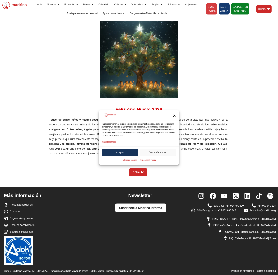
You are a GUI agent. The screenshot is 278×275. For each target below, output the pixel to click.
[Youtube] (224, 195)
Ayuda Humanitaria (112, 13)
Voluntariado (137, 4)
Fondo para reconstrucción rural (81, 13)
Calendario (103, 4)
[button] (174, 115)
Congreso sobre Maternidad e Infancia (148, 13)
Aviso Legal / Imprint (148, 160)
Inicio (39, 4)
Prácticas (172, 4)
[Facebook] (212, 195)
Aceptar (120, 152)
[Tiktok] (258, 195)
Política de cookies (129, 160)
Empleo (155, 4)
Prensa (86, 4)
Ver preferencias (158, 152)
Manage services (109, 142)
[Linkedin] (247, 195)
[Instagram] (201, 195)
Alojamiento (190, 4)
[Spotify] (270, 195)
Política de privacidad (242, 271)
